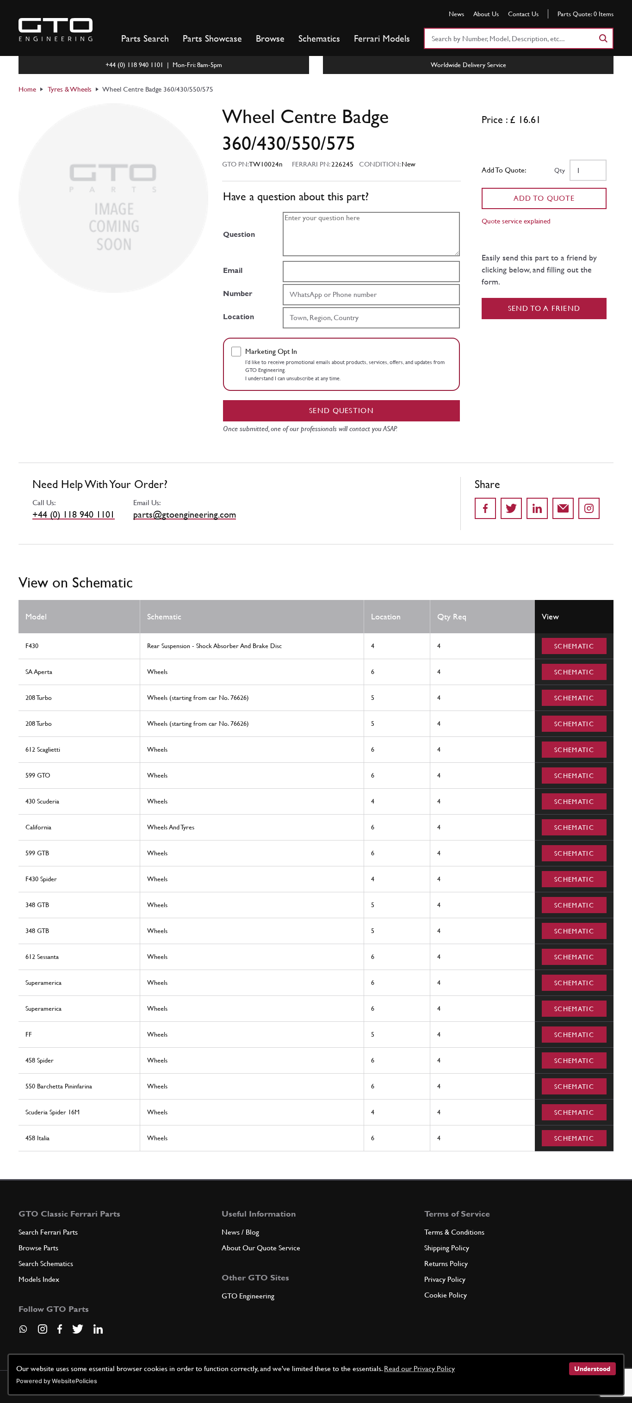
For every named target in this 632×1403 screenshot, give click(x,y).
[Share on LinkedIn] (537, 508)
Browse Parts (38, 1247)
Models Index (39, 1279)
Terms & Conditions (454, 1232)
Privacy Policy (444, 1279)
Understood (592, 1368)
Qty (559, 170)
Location (238, 316)
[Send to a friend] (563, 508)
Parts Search (145, 38)
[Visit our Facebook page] (60, 1329)
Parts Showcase (212, 38)
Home (27, 89)
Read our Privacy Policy (419, 1368)
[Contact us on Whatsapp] (23, 1332)
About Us (486, 14)
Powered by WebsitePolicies (56, 1381)
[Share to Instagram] (589, 508)
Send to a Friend (544, 308)
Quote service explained (516, 221)
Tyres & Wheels (70, 89)
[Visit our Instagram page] (42, 1329)
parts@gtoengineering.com (184, 514)
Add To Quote (544, 198)
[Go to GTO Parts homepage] (56, 30)
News (456, 14)
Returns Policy (446, 1263)
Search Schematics (46, 1263)
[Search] (602, 38)
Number (237, 293)
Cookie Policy (445, 1295)
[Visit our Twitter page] (78, 1329)
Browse (270, 38)
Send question (341, 410)
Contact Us (523, 14)
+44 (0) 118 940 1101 (73, 514)
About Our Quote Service (261, 1247)
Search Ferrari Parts (48, 1232)
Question (239, 234)
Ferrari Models (382, 38)
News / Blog (240, 1232)
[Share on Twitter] (511, 508)
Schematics (319, 38)
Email (232, 270)
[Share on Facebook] (485, 508)
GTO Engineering (248, 1296)
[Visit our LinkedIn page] (98, 1329)
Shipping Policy (446, 1247)
